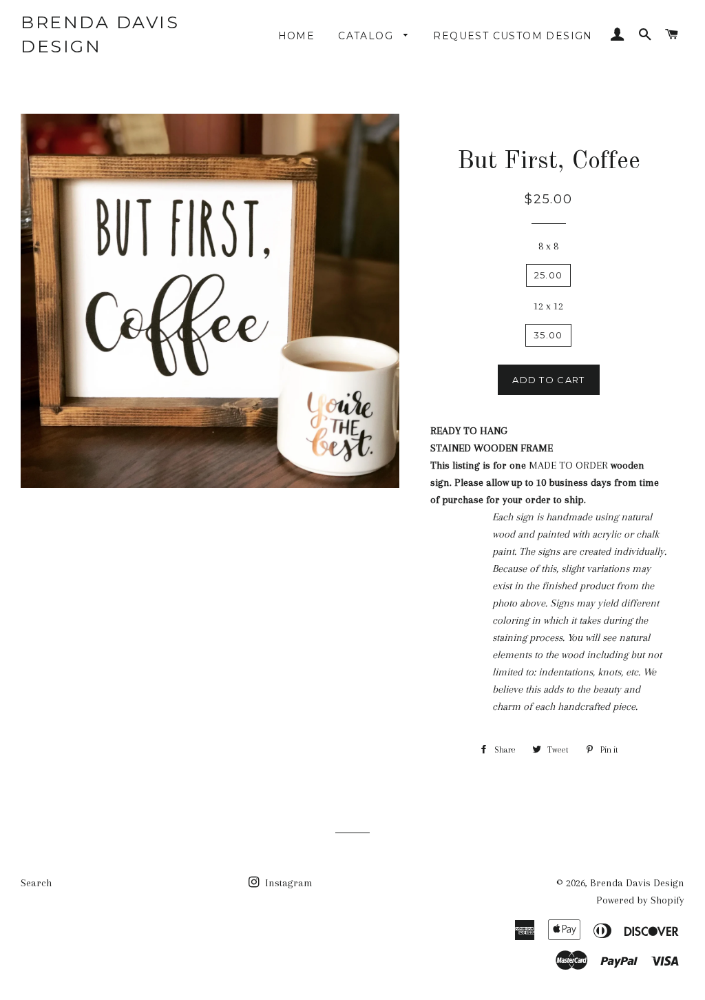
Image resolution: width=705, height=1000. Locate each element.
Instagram (287, 883)
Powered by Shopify (640, 900)
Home (296, 36)
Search (36, 883)
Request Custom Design (512, 36)
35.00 (548, 334)
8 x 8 (548, 246)
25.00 (548, 274)
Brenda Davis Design (100, 34)
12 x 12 (548, 306)
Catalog (367, 36)
